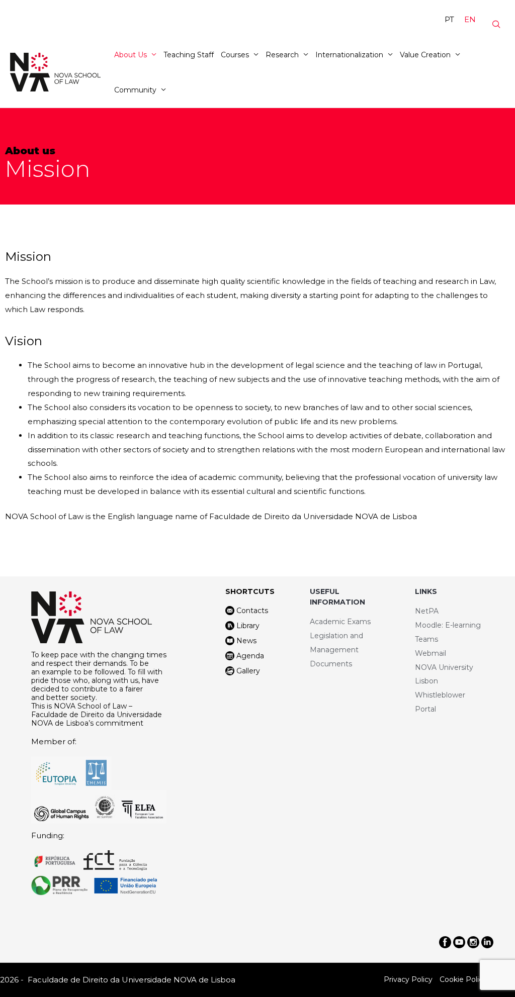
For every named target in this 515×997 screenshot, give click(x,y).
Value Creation (425, 54)
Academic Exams (340, 621)
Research (282, 54)
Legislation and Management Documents (336, 649)
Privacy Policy (408, 979)
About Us (130, 54)
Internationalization (349, 54)
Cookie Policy (463, 979)
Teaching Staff (188, 54)
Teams (426, 639)
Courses (235, 54)
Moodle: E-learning (448, 625)
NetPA (427, 611)
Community (135, 89)
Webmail (430, 653)
